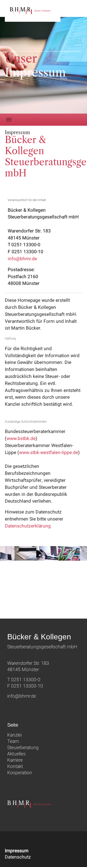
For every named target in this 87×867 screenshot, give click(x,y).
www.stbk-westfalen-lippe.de (48, 452)
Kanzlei (14, 735)
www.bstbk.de (21, 438)
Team (13, 741)
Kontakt (15, 766)
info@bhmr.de (22, 258)
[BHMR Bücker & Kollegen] (32, 11)
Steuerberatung (23, 747)
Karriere (15, 760)
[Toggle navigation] (9, 120)
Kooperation (19, 772)
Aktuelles (16, 754)
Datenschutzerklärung (28, 526)
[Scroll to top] (76, 856)
